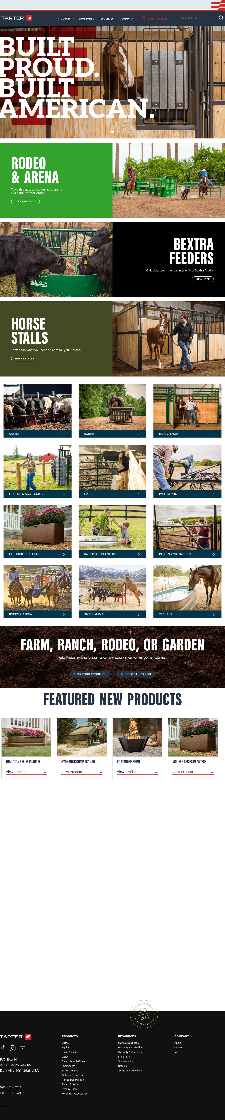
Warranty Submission (130, 1052)
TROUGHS (165, 614)
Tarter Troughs (70, 1070)
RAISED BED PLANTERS (100, 554)
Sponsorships (125, 1061)
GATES (88, 494)
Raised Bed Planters (73, 1079)
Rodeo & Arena (70, 1084)
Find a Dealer (157, 18)
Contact (178, 1047)
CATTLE (14, 433)
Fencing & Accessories (75, 1093)
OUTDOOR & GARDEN (23, 554)
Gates (65, 1056)
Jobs (176, 1052)
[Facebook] (3, 1048)
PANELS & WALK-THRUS (175, 554)
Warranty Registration (130, 1047)
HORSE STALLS (24, 358)
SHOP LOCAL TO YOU (135, 674)
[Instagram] (12, 1048)
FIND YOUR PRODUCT (90, 674)
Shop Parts (86, 18)
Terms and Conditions (130, 1070)
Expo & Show (69, 1089)
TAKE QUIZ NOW (25, 201)
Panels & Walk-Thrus (73, 1061)
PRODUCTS (70, 1036)
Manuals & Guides (128, 1043)
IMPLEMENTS (168, 494)
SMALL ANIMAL (94, 614)
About (177, 1043)
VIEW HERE (203, 279)
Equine (66, 1047)
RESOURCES (106, 18)
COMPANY (181, 1036)
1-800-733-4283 (10, 1087)
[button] (105, 131)
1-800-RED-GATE (11, 1093)
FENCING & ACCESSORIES (26, 494)
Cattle (65, 1043)
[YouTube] (22, 1048)
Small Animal (69, 1052)
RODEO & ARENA (20, 614)
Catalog (122, 1066)
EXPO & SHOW (169, 433)
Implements (68, 1066)
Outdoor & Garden (72, 1075)
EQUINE (89, 433)
